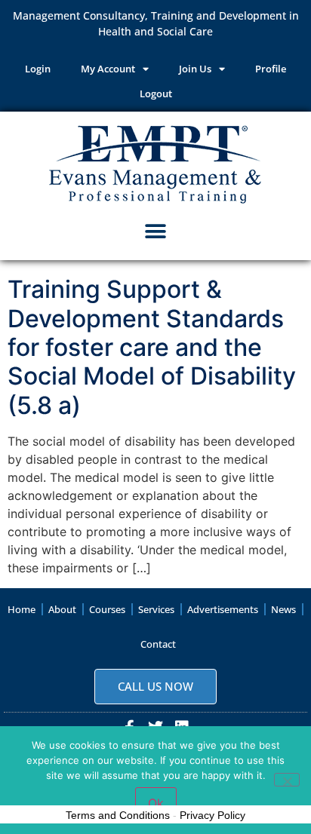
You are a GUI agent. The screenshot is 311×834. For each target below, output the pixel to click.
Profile (270, 68)
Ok (156, 803)
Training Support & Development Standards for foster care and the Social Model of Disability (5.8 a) (152, 347)
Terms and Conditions (118, 815)
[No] (287, 779)
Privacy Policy (212, 815)
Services (156, 609)
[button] (156, 231)
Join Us (195, 68)
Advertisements (222, 609)
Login (38, 68)
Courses (107, 609)
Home (21, 609)
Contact (158, 644)
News (283, 609)
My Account (108, 68)
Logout (156, 93)
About (62, 609)
